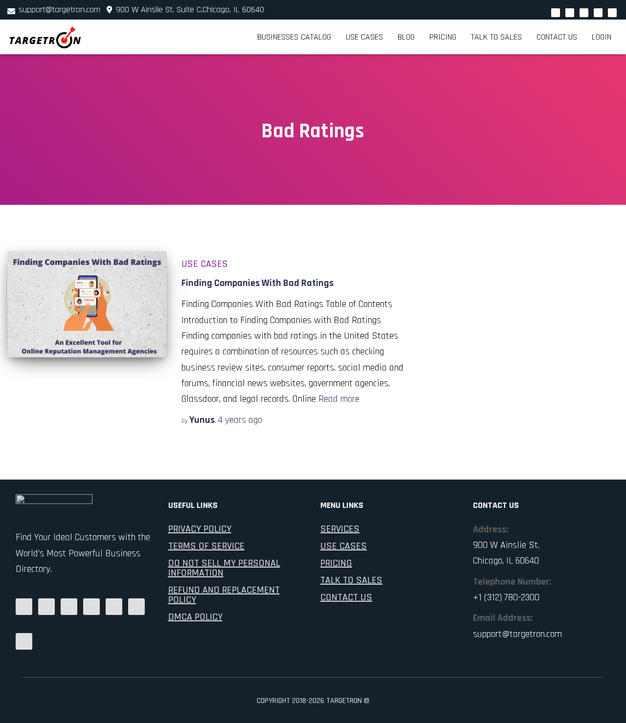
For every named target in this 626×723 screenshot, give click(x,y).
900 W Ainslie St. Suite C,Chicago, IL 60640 (188, 9)
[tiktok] (612, 12)
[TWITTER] (24, 641)
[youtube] (584, 12)
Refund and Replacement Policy (224, 595)
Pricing (442, 37)
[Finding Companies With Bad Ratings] (87, 304)
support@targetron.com (59, 9)
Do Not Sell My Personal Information (224, 568)
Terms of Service (206, 546)
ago (240, 420)
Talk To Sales (351, 580)
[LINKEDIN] (69, 606)
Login (601, 37)
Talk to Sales (496, 37)
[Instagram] (598, 12)
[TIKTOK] (136, 606)
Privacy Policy (199, 529)
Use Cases (364, 37)
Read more (338, 399)
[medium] (24, 606)
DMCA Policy (195, 617)
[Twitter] (569, 12)
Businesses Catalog (294, 37)
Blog (406, 37)
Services (339, 529)
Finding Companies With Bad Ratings (257, 283)
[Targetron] (45, 37)
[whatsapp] (555, 12)
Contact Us (557, 37)
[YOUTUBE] (91, 606)
